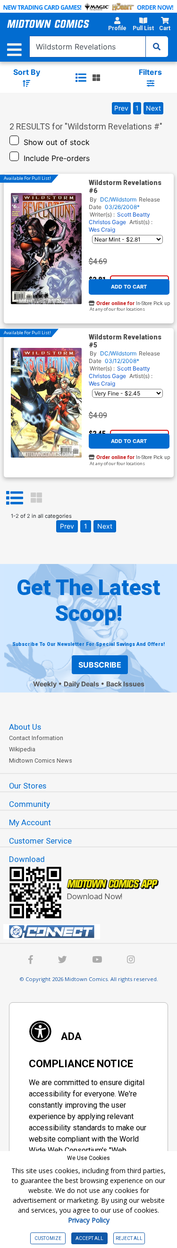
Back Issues (125, 684)
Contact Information (36, 737)
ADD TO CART (129, 286)
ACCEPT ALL (89, 1238)
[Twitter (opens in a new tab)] (62, 960)
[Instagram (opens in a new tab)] (131, 960)
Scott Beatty (133, 214)
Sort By (26, 72)
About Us (25, 727)
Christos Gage (107, 221)
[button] (117, 25)
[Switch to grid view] (96, 78)
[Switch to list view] (80, 78)
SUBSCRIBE (99, 664)
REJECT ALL (129, 1238)
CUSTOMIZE (47, 1238)
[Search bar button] (156, 46)
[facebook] (30, 960)
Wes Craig (102, 229)
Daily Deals (81, 684)
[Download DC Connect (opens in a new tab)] (92, 932)
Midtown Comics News (40, 760)
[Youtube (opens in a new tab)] (97, 960)
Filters (150, 72)
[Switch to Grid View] (36, 498)
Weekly (45, 684)
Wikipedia (22, 749)
